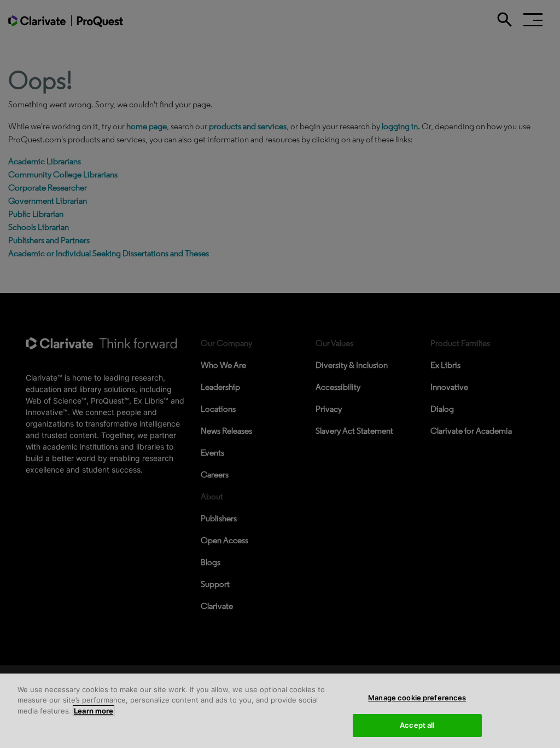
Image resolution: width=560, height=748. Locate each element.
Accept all (417, 725)
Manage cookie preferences (417, 697)
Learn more (93, 710)
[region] (280, 711)
